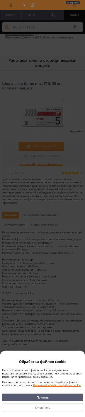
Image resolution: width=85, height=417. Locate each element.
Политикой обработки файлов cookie (57, 385)
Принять (43, 397)
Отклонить (42, 407)
